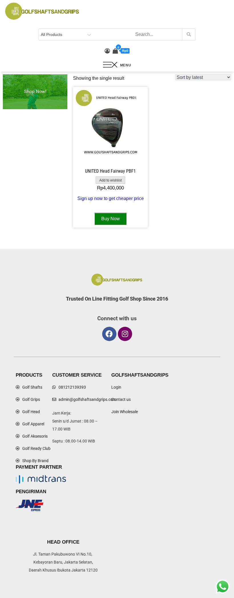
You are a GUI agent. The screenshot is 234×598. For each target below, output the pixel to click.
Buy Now (110, 218)
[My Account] (107, 51)
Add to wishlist (110, 180)
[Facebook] (109, 334)
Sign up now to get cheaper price (110, 198)
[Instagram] (125, 334)
